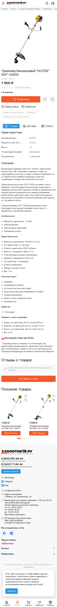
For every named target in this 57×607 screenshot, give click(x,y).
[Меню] (3, 3)
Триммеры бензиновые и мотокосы (16, 117)
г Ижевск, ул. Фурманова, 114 (18, 496)
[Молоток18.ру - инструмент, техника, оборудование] (16, 3)
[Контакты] (53, 3)
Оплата (49, 126)
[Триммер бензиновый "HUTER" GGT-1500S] (42, 407)
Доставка (31, 126)
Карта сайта (28, 567)
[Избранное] (45, 99)
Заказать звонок (11, 471)
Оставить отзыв (28, 378)
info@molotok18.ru (13, 490)
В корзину (23, 99)
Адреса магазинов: (13, 494)
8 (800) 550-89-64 (12, 458)
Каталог (14, 9)
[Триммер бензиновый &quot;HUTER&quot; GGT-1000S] (28, 39)
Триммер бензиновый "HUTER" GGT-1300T (11, 427)
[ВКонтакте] (11, 533)
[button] (19, 438)
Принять (11, 591)
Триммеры (47, 9)
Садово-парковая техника (30, 9)
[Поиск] (47, 3)
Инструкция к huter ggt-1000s (19, 338)
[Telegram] (4, 533)
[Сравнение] (52, 99)
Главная (4, 9)
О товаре (13, 126)
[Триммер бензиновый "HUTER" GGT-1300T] (14, 407)
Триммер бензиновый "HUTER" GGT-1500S (39, 427)
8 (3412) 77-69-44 (12, 464)
